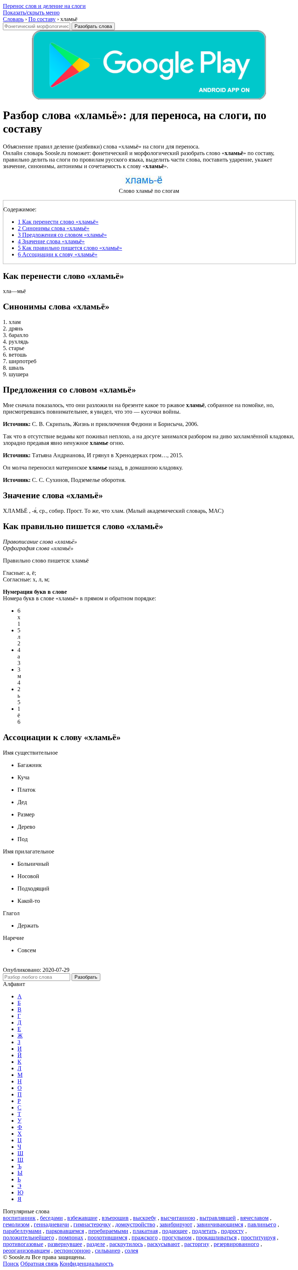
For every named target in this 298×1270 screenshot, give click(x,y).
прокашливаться (216, 1237)
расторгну (196, 1244)
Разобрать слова (93, 26)
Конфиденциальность (86, 1264)
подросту (232, 1231)
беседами (51, 1218)
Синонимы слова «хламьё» (53, 228)
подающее (175, 1231)
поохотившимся (107, 1237)
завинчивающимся (220, 1224)
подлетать (204, 1231)
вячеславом (254, 1218)
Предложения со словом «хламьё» (62, 235)
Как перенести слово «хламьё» (58, 222)
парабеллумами (22, 1231)
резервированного (236, 1244)
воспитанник (19, 1218)
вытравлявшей (218, 1218)
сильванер (107, 1250)
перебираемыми (108, 1231)
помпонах (71, 1237)
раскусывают (163, 1244)
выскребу (144, 1218)
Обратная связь (39, 1264)
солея (131, 1250)
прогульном (177, 1237)
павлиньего (261, 1224)
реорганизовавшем (26, 1250)
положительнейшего (28, 1237)
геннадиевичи (51, 1224)
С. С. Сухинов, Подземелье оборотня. (64, 480)
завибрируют (176, 1224)
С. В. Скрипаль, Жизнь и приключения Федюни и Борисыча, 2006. (100, 424)
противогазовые (23, 1244)
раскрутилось (126, 1244)
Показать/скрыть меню (31, 12)
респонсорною (72, 1250)
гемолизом (16, 1224)
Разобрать (85, 977)
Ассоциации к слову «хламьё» (57, 254)
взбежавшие (82, 1218)
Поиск (11, 1264)
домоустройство (135, 1224)
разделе (95, 1244)
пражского (145, 1237)
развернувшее (65, 1244)
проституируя (258, 1237)
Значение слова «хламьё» (51, 241)
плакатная (145, 1231)
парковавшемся (65, 1231)
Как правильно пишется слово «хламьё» (70, 248)
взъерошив (115, 1218)
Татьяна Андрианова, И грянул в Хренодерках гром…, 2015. (93, 455)
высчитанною (178, 1218)
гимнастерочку (92, 1224)
